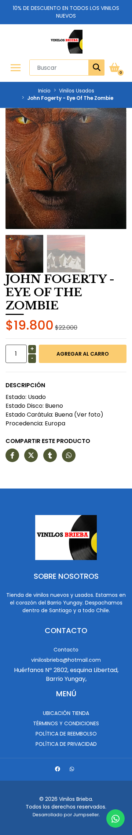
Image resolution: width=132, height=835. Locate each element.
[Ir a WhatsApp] (73, 770)
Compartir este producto (48, 441)
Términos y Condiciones (66, 723)
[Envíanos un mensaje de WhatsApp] (115, 818)
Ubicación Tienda (66, 713)
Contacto (66, 649)
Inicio (44, 90)
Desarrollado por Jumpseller (66, 815)
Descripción (25, 385)
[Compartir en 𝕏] (31, 455)
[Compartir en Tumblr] (50, 455)
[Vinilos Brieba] (66, 41)
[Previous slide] (15, 222)
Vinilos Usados (76, 90)
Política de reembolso (66, 733)
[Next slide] (117, 222)
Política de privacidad (66, 744)
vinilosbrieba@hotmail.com (66, 660)
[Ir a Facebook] (58, 770)
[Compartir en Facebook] (12, 455)
